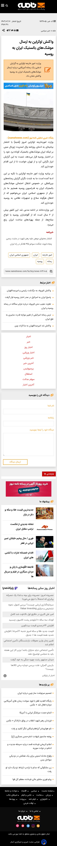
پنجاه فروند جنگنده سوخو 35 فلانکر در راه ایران (31, 244)
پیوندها (12, 799)
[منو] (2, 6)
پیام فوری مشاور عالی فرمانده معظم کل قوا (32, 779)
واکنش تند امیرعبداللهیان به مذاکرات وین (33, 326)
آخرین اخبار (28, 385)
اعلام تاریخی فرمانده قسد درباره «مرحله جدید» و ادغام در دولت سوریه (29, 746)
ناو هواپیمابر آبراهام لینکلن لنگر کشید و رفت (31, 729)
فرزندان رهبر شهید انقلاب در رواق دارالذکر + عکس (29, 721)
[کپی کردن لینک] (50, 271)
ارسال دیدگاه (15, 462)
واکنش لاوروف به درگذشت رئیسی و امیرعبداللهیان (29, 291)
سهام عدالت (29, 379)
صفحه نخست (47, 791)
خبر (28, 342)
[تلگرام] (7, 31)
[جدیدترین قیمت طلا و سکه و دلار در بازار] (44, 513)
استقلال (28, 374)
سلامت (39, 795)
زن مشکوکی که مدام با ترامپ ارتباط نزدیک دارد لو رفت (29, 769)
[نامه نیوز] (31, 6)
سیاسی (34, 791)
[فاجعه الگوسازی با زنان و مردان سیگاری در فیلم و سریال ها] (44, 570)
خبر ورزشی (28, 358)
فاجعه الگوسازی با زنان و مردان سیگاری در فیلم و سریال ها (18, 572)
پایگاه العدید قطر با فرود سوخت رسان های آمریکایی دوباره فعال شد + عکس (28, 703)
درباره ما (22, 811)
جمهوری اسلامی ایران (19, 255)
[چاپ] (14, 31)
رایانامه (51, 418)
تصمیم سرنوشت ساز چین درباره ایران (35, 693)
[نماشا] (23, 825)
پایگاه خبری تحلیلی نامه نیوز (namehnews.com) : (30, 138)
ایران (35, 255)
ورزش (49, 795)
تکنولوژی (44, 799)
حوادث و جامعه (11, 791)
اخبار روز (28, 347)
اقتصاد (24, 791)
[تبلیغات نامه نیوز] (28, 86)
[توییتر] (11, 31)
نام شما (51, 406)
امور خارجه (47, 255)
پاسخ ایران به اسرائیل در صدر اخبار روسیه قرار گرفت (28, 297)
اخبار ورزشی (28, 353)
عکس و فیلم (27, 795)
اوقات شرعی (29, 803)
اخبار (28, 337)
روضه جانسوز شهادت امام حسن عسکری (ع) (31, 737)
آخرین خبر (28, 363)
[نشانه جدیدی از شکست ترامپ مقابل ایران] (44, 528)
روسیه (40, 261)
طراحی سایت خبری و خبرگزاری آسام (25, 842)
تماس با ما (35, 811)
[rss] (38, 825)
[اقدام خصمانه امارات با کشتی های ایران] (44, 556)
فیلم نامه (33, 799)
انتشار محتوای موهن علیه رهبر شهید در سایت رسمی (29, 239)
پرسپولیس (28, 369)
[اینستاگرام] (33, 825)
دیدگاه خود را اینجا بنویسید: (41, 430)
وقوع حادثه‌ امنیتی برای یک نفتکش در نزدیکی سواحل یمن (30, 758)
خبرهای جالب (12, 795)
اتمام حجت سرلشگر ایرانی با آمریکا (35, 713)
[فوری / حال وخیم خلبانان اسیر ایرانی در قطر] (44, 542)
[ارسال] (17, 31)
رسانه (49, 261)
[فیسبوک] (9, 31)
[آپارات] (17, 825)
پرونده (22, 799)
